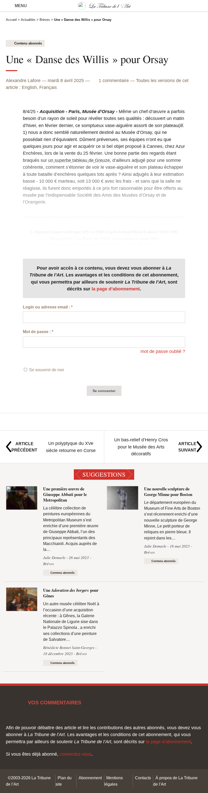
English (29, 87)
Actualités (28, 20)
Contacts (143, 777)
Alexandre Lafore (23, 80)
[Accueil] (104, 5)
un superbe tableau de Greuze (79, 160)
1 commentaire (114, 80)
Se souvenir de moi (46, 369)
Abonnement (90, 777)
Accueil (11, 20)
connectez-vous (76, 754)
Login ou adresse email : (48, 307)
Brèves (45, 20)
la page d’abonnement (116, 288)
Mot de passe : (38, 331)
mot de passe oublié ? (163, 351)
